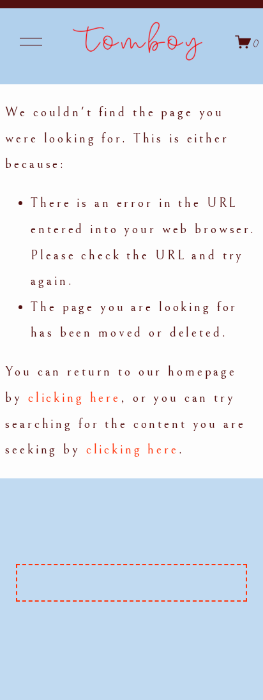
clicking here (74, 398)
